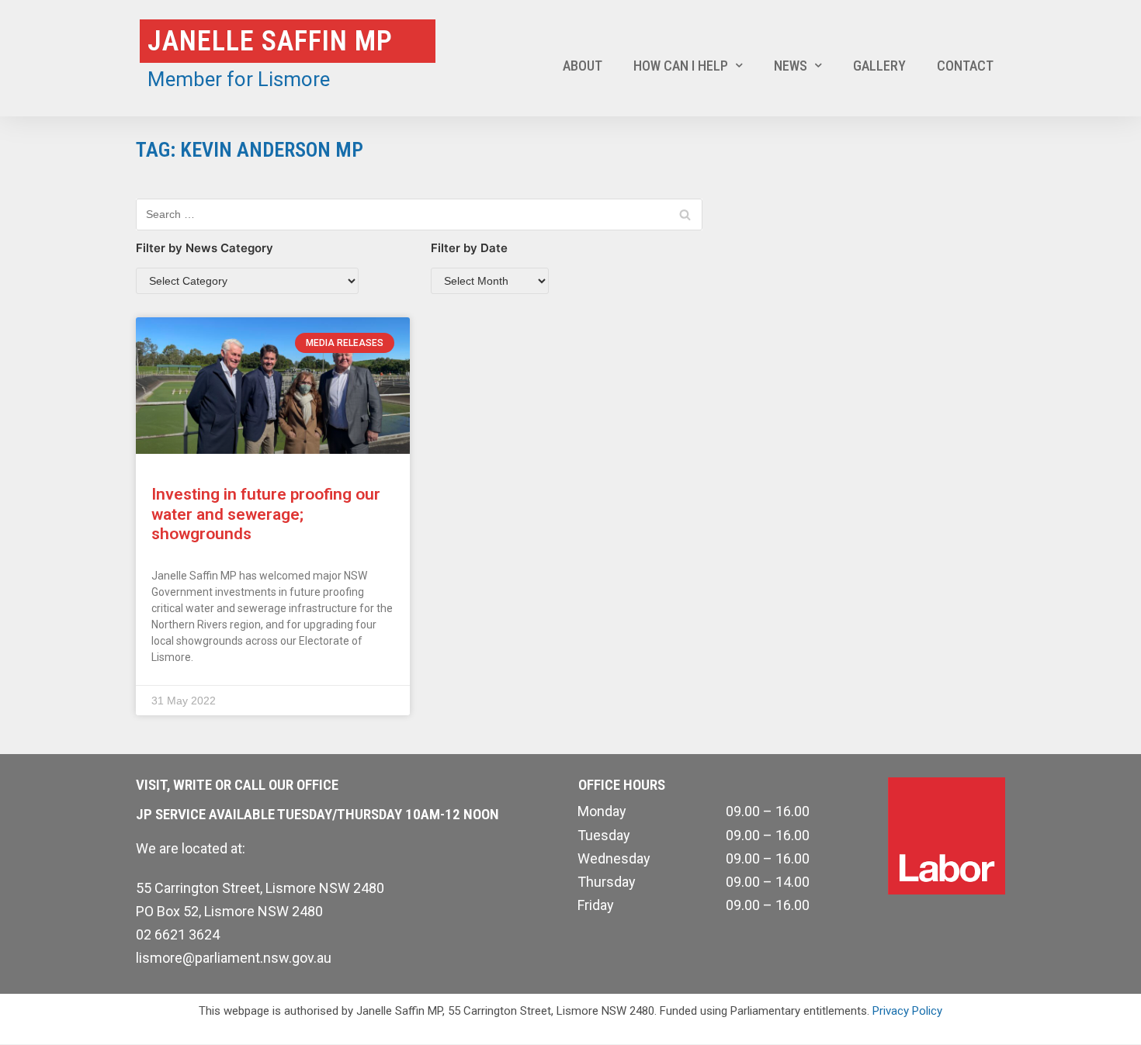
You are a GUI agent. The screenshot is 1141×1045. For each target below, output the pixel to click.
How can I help (680, 65)
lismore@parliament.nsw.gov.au (233, 958)
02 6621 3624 (178, 934)
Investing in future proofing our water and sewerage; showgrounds (265, 513)
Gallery (879, 65)
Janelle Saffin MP (270, 41)
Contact (965, 65)
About (582, 65)
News (790, 65)
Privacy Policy (907, 1011)
